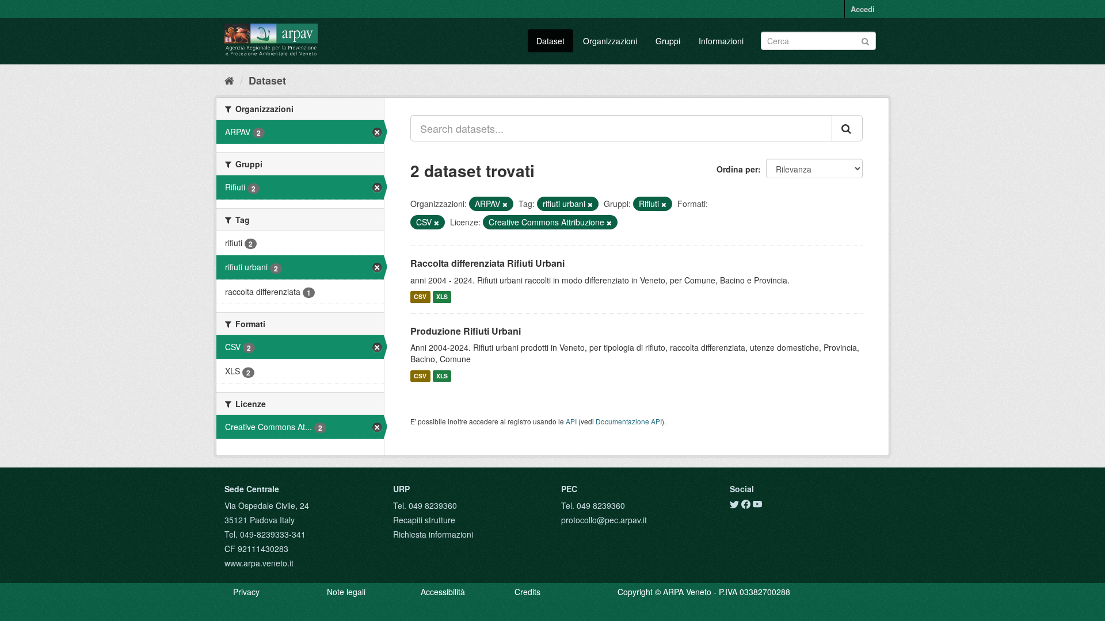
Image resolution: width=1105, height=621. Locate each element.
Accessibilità (443, 591)
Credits (527, 591)
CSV (420, 297)
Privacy (246, 591)
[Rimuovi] (505, 204)
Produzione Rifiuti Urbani (465, 331)
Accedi (863, 8)
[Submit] (865, 40)
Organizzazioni (610, 41)
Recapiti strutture (424, 520)
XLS (442, 297)
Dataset (550, 41)
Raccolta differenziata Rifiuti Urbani (487, 263)
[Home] (229, 79)
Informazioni (721, 41)
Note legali (346, 591)
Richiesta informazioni (433, 534)
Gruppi (668, 41)
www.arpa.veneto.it (259, 563)
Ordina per (737, 169)
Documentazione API (629, 421)
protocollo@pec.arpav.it (604, 520)
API (571, 421)
